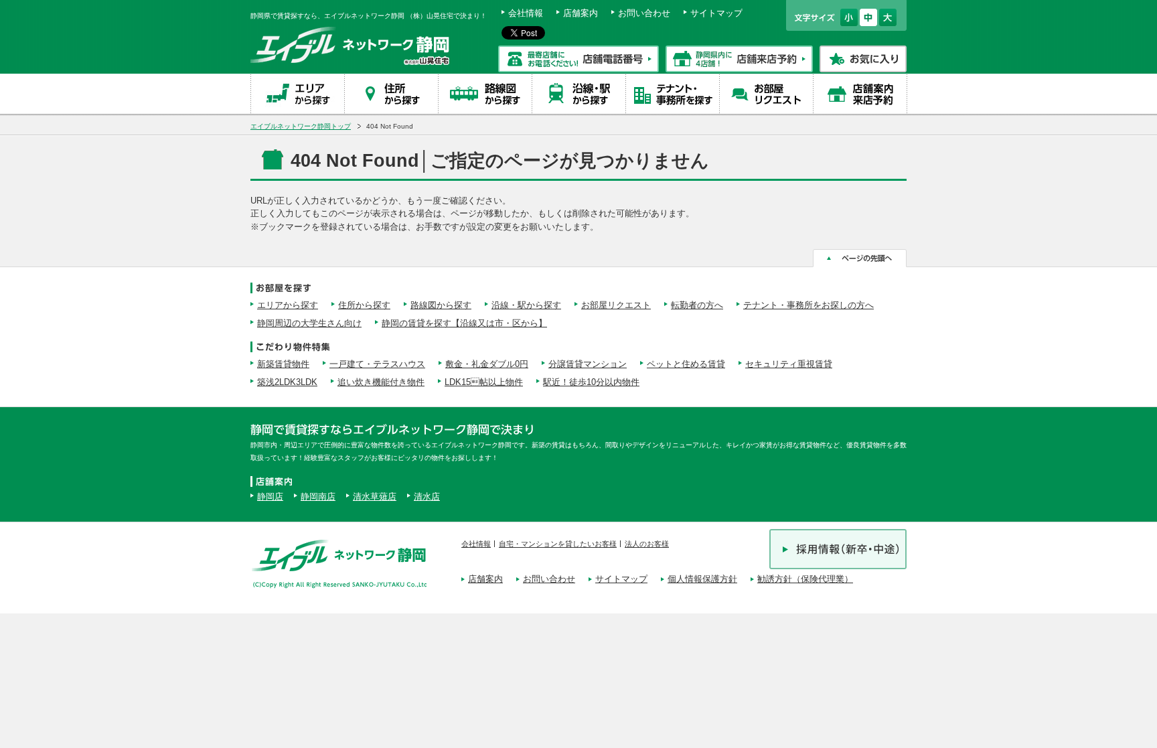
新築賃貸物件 (283, 364)
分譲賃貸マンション (587, 364)
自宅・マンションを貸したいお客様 (558, 544)
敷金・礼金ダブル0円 (486, 364)
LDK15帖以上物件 (484, 382)
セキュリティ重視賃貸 (788, 364)
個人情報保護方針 (702, 579)
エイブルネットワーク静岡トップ (300, 126)
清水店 (427, 497)
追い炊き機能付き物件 (381, 382)
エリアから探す (287, 305)
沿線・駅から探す (526, 305)
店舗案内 (580, 13)
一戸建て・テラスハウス (377, 364)
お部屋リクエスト (616, 305)
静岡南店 (318, 497)
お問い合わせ (644, 13)
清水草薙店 (374, 497)
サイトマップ (716, 13)
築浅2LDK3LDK (287, 382)
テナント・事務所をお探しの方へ (808, 305)
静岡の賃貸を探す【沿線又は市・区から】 (464, 323)
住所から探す (364, 305)
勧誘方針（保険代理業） (805, 579)
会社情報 (525, 13)
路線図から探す (440, 305)
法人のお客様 (647, 544)
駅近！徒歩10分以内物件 (591, 382)
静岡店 (270, 497)
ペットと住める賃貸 (686, 364)
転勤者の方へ (697, 305)
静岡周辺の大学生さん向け (309, 323)
